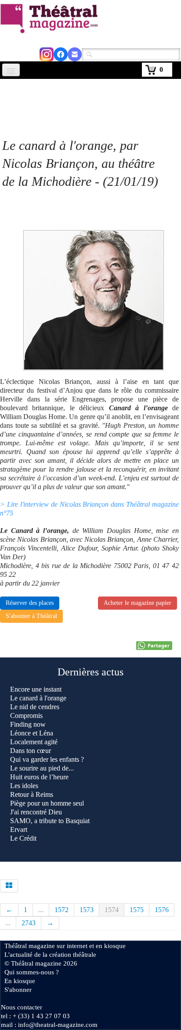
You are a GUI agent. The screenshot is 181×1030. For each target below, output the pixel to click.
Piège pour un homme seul (47, 803)
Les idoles (24, 785)
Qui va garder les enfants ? (47, 759)
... (40, 909)
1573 (87, 909)
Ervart (18, 829)
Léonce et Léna (31, 733)
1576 (162, 909)
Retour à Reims (31, 794)
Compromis (26, 715)
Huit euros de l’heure (39, 777)
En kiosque (19, 980)
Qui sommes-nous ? (31, 972)
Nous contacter (21, 1007)
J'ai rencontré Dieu (36, 812)
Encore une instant (36, 689)
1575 (137, 909)
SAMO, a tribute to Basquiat (50, 820)
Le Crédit (23, 838)
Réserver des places (30, 603)
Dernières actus (90, 672)
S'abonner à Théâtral (31, 616)
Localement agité (34, 742)
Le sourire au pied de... (42, 768)
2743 (29, 923)
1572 (61, 909)
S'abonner (18, 989)
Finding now (28, 724)
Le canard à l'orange (38, 698)
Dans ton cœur (30, 750)
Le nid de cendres (34, 706)
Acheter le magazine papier (137, 603)
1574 (112, 909)
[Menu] (11, 70)
